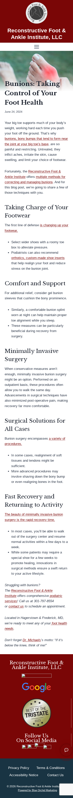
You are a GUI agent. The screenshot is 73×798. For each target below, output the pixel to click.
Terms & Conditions (50, 768)
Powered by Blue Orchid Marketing (37, 790)
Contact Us (55, 775)
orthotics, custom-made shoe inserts (38, 258)
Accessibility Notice (23, 775)
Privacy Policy (18, 768)
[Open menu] (36, 47)
